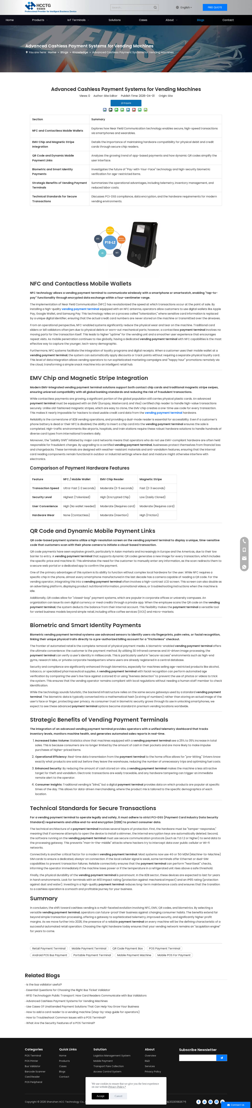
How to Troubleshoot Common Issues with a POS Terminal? (66, 1018)
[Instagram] (210, 1101)
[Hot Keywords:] (155, 7)
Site (170, 96)
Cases (63, 1066)
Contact (64, 1076)
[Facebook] (198, 1101)
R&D (147, 1061)
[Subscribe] (221, 1058)
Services (150, 1066)
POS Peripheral (33, 1082)
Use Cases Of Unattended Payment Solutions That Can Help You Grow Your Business (82, 1007)
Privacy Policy (153, 1071)
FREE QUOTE (215, 7)
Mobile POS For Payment (174, 955)
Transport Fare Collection (108, 1066)
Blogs (62, 1071)
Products (64, 1061)
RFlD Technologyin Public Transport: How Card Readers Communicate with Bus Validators (86, 996)
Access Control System (107, 1071)
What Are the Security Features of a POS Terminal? (60, 1023)
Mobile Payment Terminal (89, 948)
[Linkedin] (216, 1101)
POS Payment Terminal (164, 948)
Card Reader (32, 1076)
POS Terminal (33, 1055)
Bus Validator (32, 1066)
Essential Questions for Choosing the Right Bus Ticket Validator (68, 990)
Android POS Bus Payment (49, 955)
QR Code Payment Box (127, 948)
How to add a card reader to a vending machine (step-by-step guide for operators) (83, 1012)
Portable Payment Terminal (92, 955)
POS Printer (31, 1061)
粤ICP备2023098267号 (173, 1102)
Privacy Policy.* (117, 1086)
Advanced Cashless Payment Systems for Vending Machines (67, 1001)
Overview (150, 1055)
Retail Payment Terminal (48, 948)
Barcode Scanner (35, 1071)
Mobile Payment (103, 1061)
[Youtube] (204, 1101)
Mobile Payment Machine (134, 955)
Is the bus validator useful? (44, 985)
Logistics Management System (111, 1055)
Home (62, 1055)
